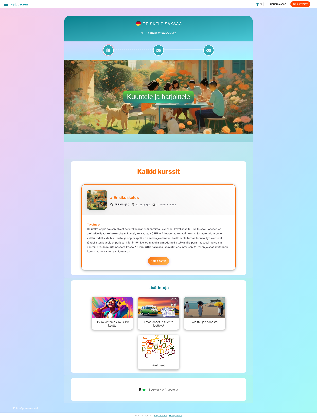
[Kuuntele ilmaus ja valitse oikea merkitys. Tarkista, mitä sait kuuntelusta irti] (158, 52)
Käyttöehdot (160, 415)
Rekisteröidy (300, 4)
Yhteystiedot (175, 415)
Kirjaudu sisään (277, 4)
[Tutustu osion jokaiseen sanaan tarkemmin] (108, 52)
